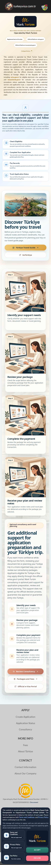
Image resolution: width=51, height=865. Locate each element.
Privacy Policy (43, 817)
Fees (25, 745)
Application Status (25, 723)
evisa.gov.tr (15, 77)
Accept (37, 850)
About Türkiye (25, 751)
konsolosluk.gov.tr (14, 80)
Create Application (25, 716)
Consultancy (25, 729)
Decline (37, 858)
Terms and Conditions (27, 817)
